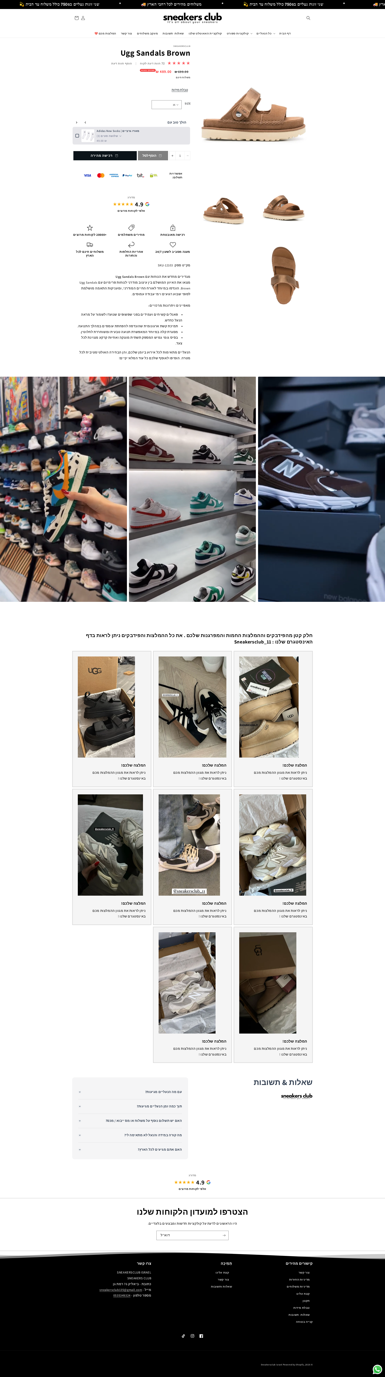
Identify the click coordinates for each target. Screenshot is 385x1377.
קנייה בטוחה (304, 1322)
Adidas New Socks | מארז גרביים (118, 131)
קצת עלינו (303, 1294)
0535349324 (122, 1295)
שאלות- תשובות (299, 1315)
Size (187, 103)
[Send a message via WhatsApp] (377, 1369)
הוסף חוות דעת (121, 63)
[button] (308, 18)
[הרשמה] (224, 1235)
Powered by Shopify (293, 1364)
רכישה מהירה (101, 156)
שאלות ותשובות (221, 1286)
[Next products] (76, 122)
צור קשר (304, 1272)
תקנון (306, 1301)
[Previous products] (85, 122)
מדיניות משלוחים (298, 1286)
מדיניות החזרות (299, 1279)
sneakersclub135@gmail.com (120, 1290)
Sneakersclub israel (272, 1364)
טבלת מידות (180, 90)
